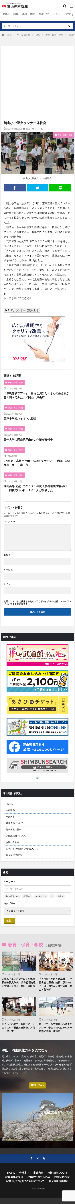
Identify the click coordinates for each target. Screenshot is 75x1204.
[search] (69, 26)
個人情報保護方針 (14, 855)
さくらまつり (40, 896)
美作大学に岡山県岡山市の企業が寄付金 (28, 439)
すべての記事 (23, 35)
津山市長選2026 (12, 896)
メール (8, 570)
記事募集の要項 (13, 829)
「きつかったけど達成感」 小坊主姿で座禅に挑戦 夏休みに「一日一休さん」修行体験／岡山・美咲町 (56, 984)
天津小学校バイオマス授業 (20, 418)
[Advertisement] (37, 65)
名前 (7, 555)
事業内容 (10, 816)
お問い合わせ (12, 842)
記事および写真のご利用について (22, 848)
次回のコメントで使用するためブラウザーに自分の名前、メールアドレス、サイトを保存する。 (37, 602)
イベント (57, 14)
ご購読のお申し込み (16, 835)
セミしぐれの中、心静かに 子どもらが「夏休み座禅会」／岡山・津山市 (18, 1027)
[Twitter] (38, 187)
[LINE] (60, 187)
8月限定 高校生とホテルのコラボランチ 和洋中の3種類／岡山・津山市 (37, 463)
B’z (52, 896)
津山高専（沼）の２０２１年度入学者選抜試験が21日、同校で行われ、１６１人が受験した (35, 488)
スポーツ (44, 14)
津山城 (60, 896)
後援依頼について (14, 823)
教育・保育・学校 (54, 35)
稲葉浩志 (27, 896)
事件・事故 (28, 14)
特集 (16, 14)
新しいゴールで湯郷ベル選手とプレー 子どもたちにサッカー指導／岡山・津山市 (55, 1027)
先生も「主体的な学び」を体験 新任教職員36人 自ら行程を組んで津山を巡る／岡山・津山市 (19, 982)
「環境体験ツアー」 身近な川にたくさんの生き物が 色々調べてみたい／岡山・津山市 (37, 395)
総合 (38, 35)
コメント (9, 521)
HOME (6, 14)
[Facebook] (15, 187)
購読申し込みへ (37, 1085)
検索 (8, 920)
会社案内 (10, 810)
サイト (7, 584)
